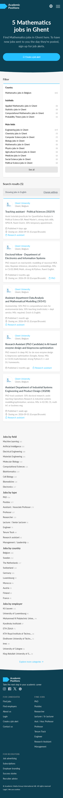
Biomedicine (10, 481)
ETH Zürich (9, 628)
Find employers (10, 706)
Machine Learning (12, 441)
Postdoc (8, 502)
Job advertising (10, 758)
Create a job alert (32, 56)
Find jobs (7, 701)
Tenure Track (10, 532)
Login (5, 716)
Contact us (8, 726)
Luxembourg (10, 577)
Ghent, (18, 206)
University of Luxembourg (16, 613)
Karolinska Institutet (13, 623)
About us (7, 711)
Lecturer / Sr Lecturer (44, 716)
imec (6, 643)
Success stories (10, 773)
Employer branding (11, 768)
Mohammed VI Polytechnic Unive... (20, 618)
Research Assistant (42, 741)
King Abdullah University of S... (18, 653)
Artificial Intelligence (13, 446)
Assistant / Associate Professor (18, 507)
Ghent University (22, 203)
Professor (9, 512)
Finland (7, 592)
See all (31, 169)
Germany (8, 572)
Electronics (9, 486)
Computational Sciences (15, 466)
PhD (53, 278)
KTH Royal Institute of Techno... (18, 633)
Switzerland (10, 567)
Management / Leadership (16, 542)
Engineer (8, 527)
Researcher (9, 517)
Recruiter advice (10, 778)
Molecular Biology (12, 461)
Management (40, 746)
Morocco (8, 582)
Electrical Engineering (14, 451)
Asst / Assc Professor (43, 721)
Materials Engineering (14, 456)
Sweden (8, 557)
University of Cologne (14, 648)
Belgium (25, 206)
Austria (7, 587)
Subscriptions (9, 763)
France (7, 598)
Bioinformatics (11, 471)
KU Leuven (9, 608)
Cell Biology (10, 476)
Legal (5, 789)
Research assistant (15, 234)
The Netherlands (12, 562)
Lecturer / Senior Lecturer (15, 522)
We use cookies (14, 789)
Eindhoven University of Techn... (18, 638)
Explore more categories (30, 661)
